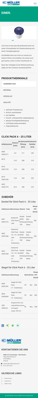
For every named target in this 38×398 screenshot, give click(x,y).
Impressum (7, 381)
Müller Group (7, 383)
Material (7, 90)
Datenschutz (7, 378)
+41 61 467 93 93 (7, 365)
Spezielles (7, 96)
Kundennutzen (10, 84)
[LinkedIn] (2, 325)
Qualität (7, 102)
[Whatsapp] (12, 325)
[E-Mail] (17, 325)
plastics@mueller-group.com (11, 363)
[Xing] (7, 325)
